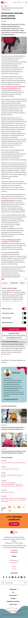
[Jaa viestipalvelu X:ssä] (14, 507)
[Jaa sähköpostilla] (19, 507)
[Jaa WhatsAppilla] (24, 507)
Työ (13, 592)
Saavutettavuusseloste (19, 615)
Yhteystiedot (14, 550)
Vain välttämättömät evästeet (14, 337)
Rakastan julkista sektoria (8, 492)
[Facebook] (3, 577)
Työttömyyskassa (14, 560)
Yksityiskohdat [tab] (14, 283)
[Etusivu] (1, 6)
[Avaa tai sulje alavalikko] (17, 589)
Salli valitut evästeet (14, 333)
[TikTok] (18, 577)
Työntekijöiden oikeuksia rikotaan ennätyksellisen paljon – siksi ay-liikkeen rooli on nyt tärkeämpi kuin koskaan (14, 500)
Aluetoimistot (14, 552)
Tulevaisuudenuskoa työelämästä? (10, 469)
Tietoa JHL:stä (13, 604)
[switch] (24, 313)
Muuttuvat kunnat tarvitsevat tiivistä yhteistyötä (13, 462)
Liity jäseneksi (14, 562)
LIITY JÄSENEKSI (14, 524)
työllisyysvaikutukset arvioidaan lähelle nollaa (13, 86)
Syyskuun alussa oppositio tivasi (9, 88)
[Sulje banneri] (25, 279)
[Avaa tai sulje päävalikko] (26, 2)
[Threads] (24, 577)
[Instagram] (9, 577)
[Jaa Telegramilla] (9, 511)
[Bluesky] (21, 577)
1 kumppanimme (9, 290)
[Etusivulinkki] (4, 2)
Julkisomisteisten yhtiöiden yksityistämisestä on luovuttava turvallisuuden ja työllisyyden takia (13, 428)
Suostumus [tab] (5, 283)
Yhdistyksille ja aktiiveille (13, 601)
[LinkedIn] (15, 577)
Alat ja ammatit (13, 595)
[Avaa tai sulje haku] (19, 2)
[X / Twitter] (6, 577)
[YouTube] (12, 577)
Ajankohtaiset (13, 589)
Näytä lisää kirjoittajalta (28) (11, 399)
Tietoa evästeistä (7, 615)
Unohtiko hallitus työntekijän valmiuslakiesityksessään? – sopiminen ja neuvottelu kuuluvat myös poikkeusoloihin (12, 484)
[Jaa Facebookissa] (9, 507)
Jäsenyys (13, 598)
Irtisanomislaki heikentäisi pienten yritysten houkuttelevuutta (12, 8)
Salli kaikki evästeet (14, 329)
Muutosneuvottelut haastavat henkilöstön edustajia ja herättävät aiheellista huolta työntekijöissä (13, 452)
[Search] (25, 583)
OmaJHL (15, 2)
